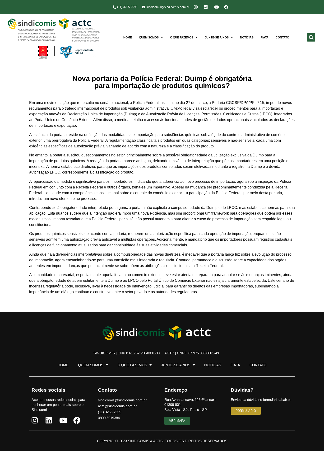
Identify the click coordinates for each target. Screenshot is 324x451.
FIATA (264, 37)
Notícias (247, 37)
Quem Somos (149, 37)
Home (127, 37)
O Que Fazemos (181, 37)
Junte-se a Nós (217, 37)
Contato (282, 37)
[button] (311, 37)
